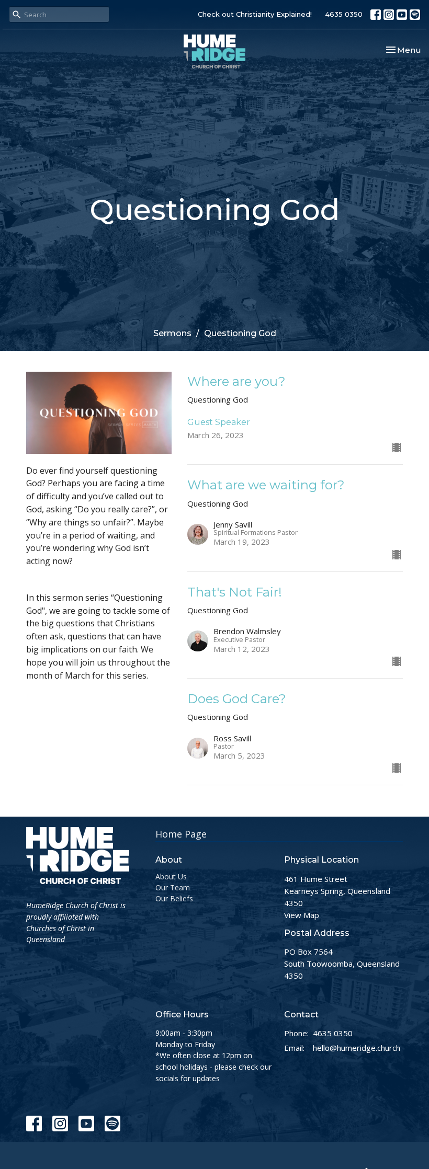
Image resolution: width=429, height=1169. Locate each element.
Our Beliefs (174, 898)
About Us (171, 876)
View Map (301, 915)
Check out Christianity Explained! (255, 14)
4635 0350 (344, 14)
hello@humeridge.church (356, 1047)
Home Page (181, 834)
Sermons (172, 333)
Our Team (172, 887)
